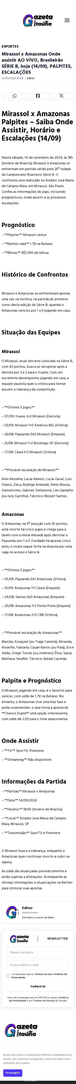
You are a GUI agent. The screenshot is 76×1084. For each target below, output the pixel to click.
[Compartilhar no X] (61, 96)
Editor (31, 78)
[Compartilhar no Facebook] (38, 96)
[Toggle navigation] (67, 20)
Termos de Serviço (44, 1001)
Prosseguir (13, 1073)
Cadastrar (38, 986)
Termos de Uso (43, 974)
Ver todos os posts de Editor (38, 917)
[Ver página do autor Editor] (12, 912)
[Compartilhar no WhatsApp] (14, 96)
